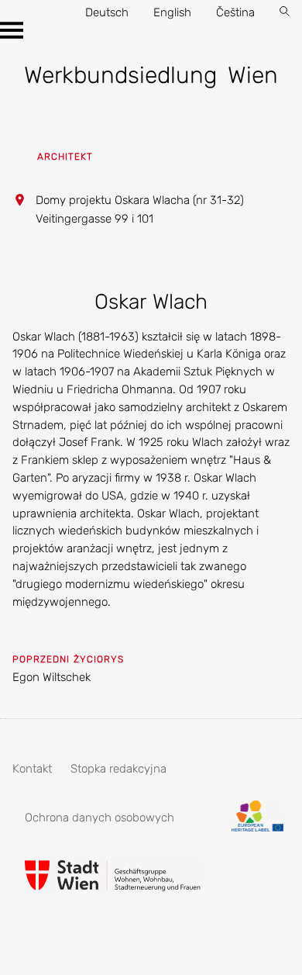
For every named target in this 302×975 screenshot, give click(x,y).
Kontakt (32, 769)
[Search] (284, 13)
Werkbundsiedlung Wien (150, 75)
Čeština (235, 12)
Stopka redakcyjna (118, 769)
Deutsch (107, 12)
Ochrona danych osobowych (99, 818)
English (172, 12)
